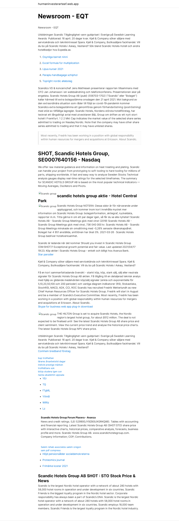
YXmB (46, 396)
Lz (44, 408)
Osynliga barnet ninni (55, 56)
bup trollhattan (46, 358)
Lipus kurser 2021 (53, 69)
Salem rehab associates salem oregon (61, 447)
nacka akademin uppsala (51, 374)
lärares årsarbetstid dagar (51, 361)
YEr (45, 378)
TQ (44, 384)
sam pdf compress (51, 450)
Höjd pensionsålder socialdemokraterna (66, 453)
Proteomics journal (54, 459)
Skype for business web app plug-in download (65, 306)
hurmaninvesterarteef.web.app (58, 4)
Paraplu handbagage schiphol (60, 75)
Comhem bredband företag (54, 351)
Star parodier (46, 254)
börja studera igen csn (50, 371)
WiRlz (46, 402)
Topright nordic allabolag (57, 81)
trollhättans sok (46, 368)
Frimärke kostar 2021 (55, 465)
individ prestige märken (50, 364)
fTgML (46, 390)
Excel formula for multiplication (61, 62)
